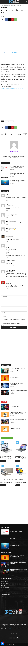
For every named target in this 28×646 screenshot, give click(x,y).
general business (10, 270)
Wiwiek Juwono (7, 16)
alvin (7, 204)
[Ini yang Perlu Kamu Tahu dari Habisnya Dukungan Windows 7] (5, 182)
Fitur (2, 184)
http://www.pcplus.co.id (14, 153)
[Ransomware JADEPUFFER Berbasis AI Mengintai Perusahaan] (5, 378)
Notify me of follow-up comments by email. (11, 323)
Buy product (3, 461)
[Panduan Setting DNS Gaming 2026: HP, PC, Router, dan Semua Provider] (5, 414)
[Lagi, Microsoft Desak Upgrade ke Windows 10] (5, 175)
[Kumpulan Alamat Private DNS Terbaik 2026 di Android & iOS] (5, 407)
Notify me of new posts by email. (9, 325)
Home (2, 5)
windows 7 (11, 121)
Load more (14, 397)
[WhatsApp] (15, 19)
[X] (9, 19)
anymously (9, 244)
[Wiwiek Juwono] (2, 16)
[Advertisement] (14, 37)
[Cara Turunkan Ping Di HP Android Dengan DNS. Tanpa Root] (5, 429)
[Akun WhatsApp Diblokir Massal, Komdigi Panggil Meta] (5, 392)
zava (7, 194)
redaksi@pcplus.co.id (12, 628)
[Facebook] (6, 19)
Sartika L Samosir (10, 260)
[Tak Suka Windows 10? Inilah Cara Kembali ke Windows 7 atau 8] (5, 168)
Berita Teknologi (7, 5)
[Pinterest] (12, 19)
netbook (6, 121)
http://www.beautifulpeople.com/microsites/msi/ (12, 88)
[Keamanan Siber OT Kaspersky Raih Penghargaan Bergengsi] (5, 370)
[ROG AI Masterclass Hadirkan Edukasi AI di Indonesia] (5, 564)
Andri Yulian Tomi (10, 235)
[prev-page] (2, 187)
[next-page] (4, 187)
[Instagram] (14, 638)
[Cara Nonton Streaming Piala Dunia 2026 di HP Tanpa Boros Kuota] (5, 421)
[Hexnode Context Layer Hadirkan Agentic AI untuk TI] (5, 385)
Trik (2, 170)
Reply (7, 200)
